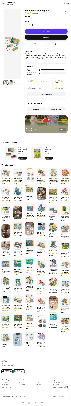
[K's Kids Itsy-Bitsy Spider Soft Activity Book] (29, 207)
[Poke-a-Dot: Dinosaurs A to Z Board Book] (5, 318)
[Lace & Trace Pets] (29, 298)
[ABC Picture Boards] (65, 264)
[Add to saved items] (7, 174)
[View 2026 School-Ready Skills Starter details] (16, 340)
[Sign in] (48, 402)
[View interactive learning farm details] (55, 306)
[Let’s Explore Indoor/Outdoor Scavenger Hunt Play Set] (5, 281)
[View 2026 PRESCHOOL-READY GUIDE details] (16, 343)
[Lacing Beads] (29, 242)
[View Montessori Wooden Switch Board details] (32, 178)
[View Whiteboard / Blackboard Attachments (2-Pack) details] (40, 325)
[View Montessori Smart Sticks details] (28, 174)
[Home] (23, 402)
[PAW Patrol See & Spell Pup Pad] (53, 263)
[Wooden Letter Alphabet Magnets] (5, 210)
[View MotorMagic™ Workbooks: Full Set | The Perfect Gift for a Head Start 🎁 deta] (19, 343)
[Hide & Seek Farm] (65, 320)
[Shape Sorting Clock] (65, 172)
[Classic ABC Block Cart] (41, 301)
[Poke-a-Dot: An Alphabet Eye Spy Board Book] (29, 261)
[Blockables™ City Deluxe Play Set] (5, 337)
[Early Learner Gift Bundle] (37, 153)
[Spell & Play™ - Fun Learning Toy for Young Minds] (5, 245)
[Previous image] (15, 82)
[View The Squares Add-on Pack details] (44, 325)
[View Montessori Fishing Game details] (28, 178)
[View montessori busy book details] (51, 306)
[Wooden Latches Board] (41, 245)
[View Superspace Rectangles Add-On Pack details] (44, 321)
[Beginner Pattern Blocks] (17, 263)
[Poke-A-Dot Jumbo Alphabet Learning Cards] (41, 263)
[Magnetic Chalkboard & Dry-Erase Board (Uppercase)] (17, 318)
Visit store (66, 3)
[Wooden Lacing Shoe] (41, 282)
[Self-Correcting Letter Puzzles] (5, 172)
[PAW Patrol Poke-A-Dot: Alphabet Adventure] (41, 226)
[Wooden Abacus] (29, 317)
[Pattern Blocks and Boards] (29, 189)
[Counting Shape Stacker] (17, 172)
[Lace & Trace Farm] (17, 245)
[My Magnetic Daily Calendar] (53, 172)
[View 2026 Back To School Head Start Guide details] (19, 340)
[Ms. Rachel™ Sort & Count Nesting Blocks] (41, 207)
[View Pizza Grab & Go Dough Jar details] (28, 232)
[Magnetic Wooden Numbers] (41, 172)
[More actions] (66, 11)
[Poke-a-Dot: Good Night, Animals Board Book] (65, 246)
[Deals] (42, 402)
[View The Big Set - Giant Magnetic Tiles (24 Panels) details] (40, 321)
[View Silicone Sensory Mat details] (31, 229)
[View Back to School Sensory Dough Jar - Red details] (31, 232)
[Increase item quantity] (32, 25)
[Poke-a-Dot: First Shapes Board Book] (5, 299)
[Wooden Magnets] (53, 210)
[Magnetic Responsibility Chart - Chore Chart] (17, 282)
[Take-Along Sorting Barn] (65, 191)
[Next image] (19, 82)
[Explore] (29, 402)
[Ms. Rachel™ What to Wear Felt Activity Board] (17, 191)
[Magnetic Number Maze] (53, 191)
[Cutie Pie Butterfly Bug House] (41, 336)
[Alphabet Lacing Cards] (65, 302)
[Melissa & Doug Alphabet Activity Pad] (5, 263)
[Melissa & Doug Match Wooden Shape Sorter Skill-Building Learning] (53, 227)
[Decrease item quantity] (26, 25)
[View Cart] (35, 402)
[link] (7, 371)
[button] (46, 70)
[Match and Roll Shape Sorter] (65, 210)
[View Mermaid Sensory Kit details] (28, 229)
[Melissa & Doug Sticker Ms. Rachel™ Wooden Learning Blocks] (65, 228)
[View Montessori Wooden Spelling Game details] (32, 174)
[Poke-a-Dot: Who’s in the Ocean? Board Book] (53, 316)
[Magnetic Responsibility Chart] (17, 226)
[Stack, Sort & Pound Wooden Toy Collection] (53, 281)
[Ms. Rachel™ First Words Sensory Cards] (5, 191)
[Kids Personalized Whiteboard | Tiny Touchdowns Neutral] (29, 336)
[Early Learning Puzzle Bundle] (11, 153)
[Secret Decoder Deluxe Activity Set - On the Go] (53, 244)
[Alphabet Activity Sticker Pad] (65, 283)
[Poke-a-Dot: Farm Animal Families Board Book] (17, 299)
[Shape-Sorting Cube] (29, 280)
